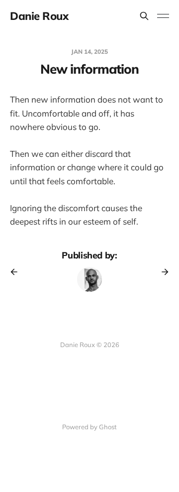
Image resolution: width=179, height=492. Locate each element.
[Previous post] (17, 271)
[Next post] (161, 271)
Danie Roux (39, 15)
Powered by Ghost (89, 427)
